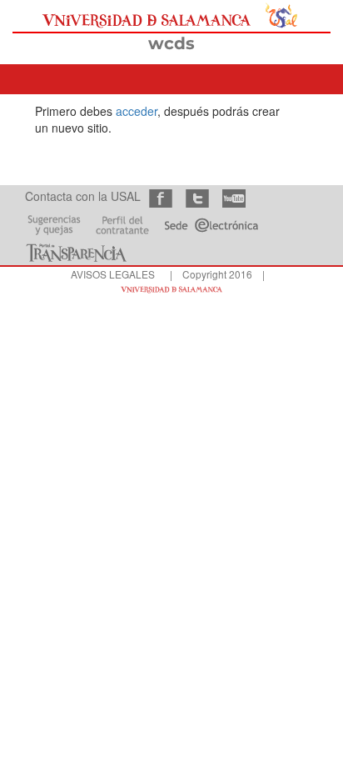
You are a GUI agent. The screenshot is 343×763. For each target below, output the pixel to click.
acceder (136, 111)
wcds (171, 43)
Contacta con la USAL (83, 196)
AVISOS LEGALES (113, 274)
